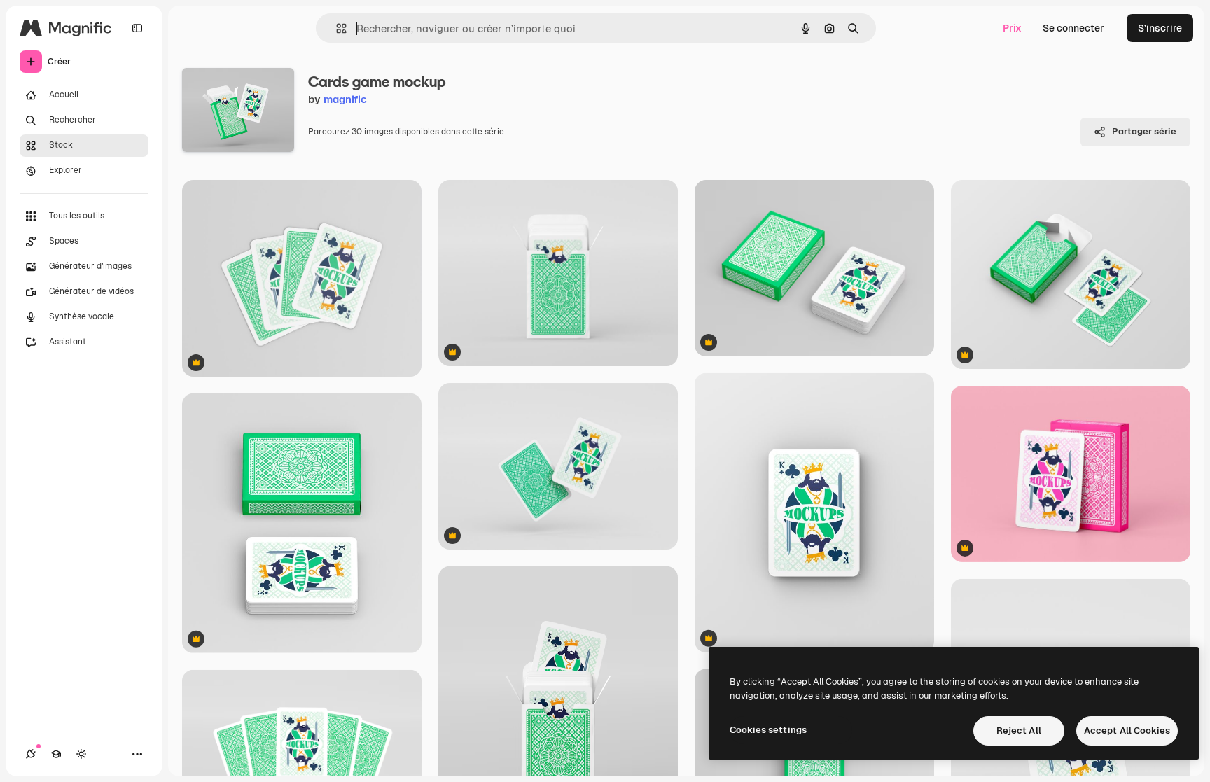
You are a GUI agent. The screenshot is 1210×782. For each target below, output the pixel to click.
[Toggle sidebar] (137, 28)
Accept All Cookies (1127, 730)
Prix (1012, 28)
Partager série (1144, 131)
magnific (345, 99)
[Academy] (56, 754)
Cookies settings (768, 730)
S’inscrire (1160, 28)
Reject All (1018, 730)
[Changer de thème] (81, 754)
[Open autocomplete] (336, 28)
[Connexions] (31, 754)
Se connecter (1073, 28)
